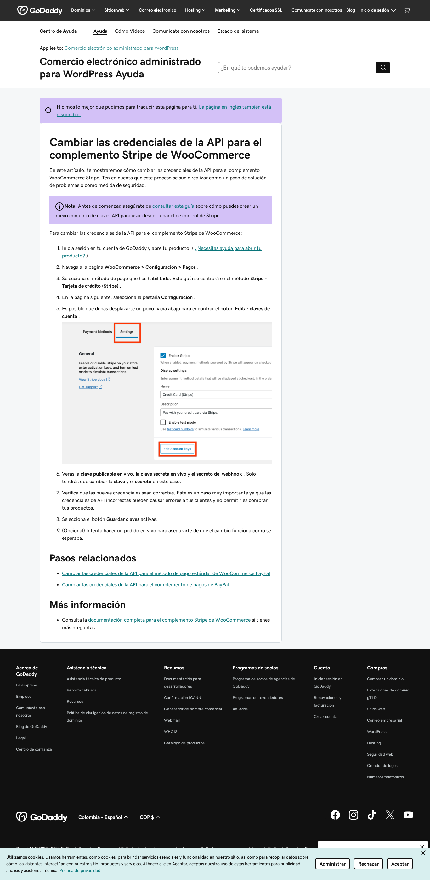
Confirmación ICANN (182, 698)
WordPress (377, 732)
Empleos (23, 696)
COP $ (147, 817)
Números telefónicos (385, 777)
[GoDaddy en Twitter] (390, 818)
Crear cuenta (325, 716)
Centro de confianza (34, 749)
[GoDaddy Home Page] (42, 817)
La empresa (26, 685)
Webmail (172, 720)
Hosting (374, 743)
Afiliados (240, 709)
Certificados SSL (266, 10)
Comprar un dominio (385, 679)
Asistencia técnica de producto (94, 679)
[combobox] (297, 68)
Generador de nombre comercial (193, 709)
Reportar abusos (81, 690)
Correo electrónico (157, 10)
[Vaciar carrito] (406, 10)
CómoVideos (130, 30)
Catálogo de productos (184, 743)
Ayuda (100, 30)
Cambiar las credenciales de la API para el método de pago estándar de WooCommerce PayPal (166, 573)
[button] (422, 847)
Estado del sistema (238, 30)
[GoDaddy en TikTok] (371, 818)
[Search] (383, 67)
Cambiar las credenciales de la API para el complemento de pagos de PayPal (145, 584)
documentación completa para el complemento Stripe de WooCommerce (169, 619)
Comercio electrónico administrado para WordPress (121, 47)
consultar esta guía (173, 205)
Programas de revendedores (258, 698)
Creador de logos (382, 766)
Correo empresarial (384, 720)
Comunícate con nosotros (181, 30)
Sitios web (376, 709)
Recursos (75, 701)
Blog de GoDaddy (31, 727)
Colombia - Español (100, 817)
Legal (21, 738)
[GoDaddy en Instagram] (353, 818)
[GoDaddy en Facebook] (335, 818)
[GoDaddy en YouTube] (408, 818)
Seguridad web (380, 754)
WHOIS (170, 732)
